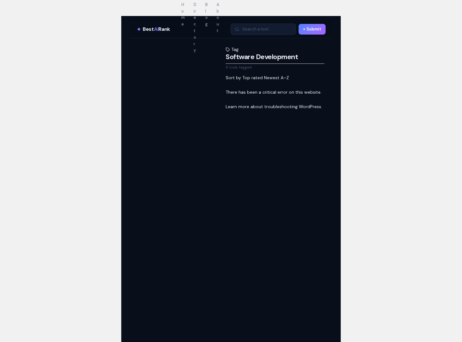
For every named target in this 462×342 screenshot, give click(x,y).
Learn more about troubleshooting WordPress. (274, 106)
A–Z (285, 77)
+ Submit (312, 29)
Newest (271, 77)
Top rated (252, 77)
